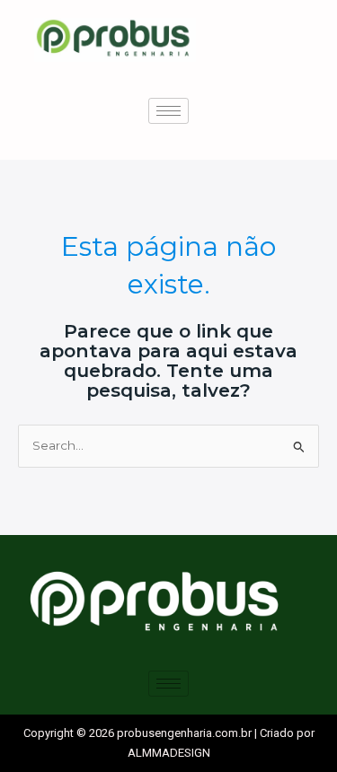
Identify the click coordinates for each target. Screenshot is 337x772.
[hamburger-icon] (168, 111)
